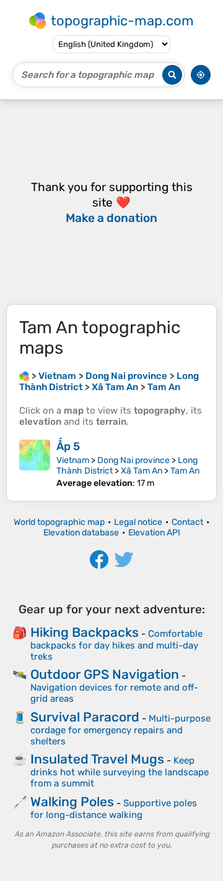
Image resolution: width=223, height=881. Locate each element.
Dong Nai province (133, 460)
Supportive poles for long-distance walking (113, 809)
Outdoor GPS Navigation (104, 674)
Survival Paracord (84, 717)
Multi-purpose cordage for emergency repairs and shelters (120, 730)
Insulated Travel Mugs (97, 759)
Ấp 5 (68, 446)
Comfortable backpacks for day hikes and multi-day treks (116, 645)
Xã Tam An (141, 471)
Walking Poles (72, 801)
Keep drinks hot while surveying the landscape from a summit (119, 772)
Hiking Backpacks (84, 632)
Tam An (184, 471)
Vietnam (72, 460)
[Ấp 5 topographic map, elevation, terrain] (34, 464)
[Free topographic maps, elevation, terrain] (24, 375)
